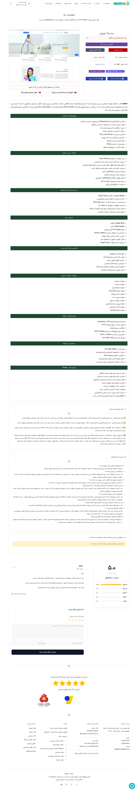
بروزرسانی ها (48, 3)
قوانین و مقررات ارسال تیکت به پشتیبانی (55, 732)
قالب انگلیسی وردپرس (29, 747)
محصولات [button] (107, 3)
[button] (10, 3)
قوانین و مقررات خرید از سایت (58, 728)
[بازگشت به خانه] (121, 3)
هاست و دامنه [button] (87, 3)
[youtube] (61, 784)
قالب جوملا (99, 64)
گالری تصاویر (94, 50)
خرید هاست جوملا (116, 79)
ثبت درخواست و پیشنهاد (114, 71)
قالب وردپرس (32, 736)
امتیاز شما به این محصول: (76, 616)
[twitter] (72, 784)
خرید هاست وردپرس (94, 79)
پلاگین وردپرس (31, 743)
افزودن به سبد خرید (106, 44)
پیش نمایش (118, 50)
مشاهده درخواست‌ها (96, 71)
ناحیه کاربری (67, 3)
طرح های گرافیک (31, 751)
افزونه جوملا (32, 728)
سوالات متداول (98, 57)
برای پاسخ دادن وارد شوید (18, 594)
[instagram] (66, 784)
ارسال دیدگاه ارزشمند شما (48, 652)
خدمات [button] (97, 3)
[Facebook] (77, 784)
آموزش (76, 3)
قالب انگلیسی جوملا (30, 740)
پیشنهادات (58, 3)
